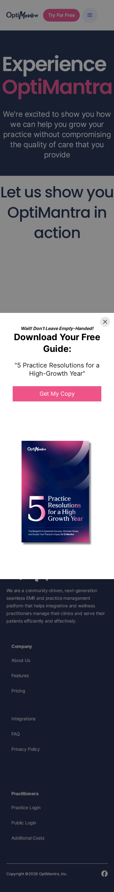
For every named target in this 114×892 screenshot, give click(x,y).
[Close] (105, 322)
